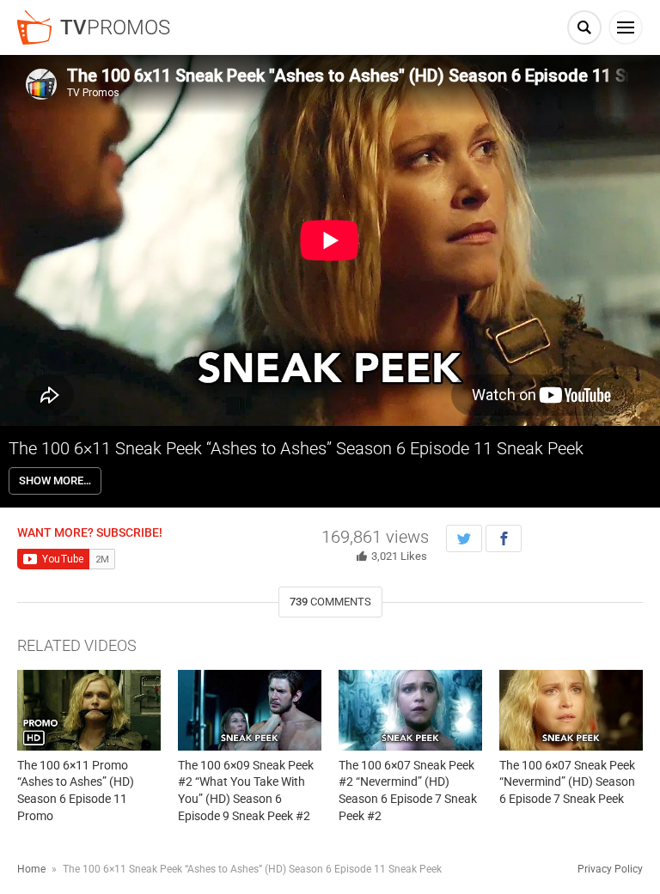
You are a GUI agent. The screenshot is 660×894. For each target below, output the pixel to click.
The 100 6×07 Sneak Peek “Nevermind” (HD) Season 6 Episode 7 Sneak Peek (567, 782)
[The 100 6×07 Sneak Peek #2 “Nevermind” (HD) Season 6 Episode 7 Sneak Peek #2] (410, 710)
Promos (115, 27)
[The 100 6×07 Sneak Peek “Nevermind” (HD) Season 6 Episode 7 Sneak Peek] (571, 710)
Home (31, 869)
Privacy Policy (610, 869)
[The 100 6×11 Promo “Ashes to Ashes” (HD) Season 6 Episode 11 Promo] (89, 710)
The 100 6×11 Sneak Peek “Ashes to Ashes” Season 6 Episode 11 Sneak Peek (296, 448)
